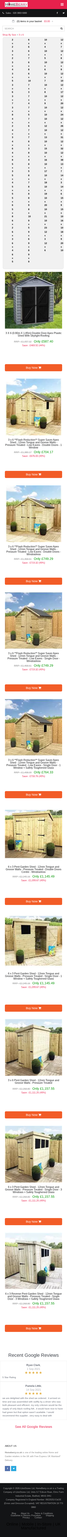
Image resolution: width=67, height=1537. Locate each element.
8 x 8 (28, 190)
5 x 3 (12, 167)
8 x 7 (28, 179)
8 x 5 (28, 167)
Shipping (50, 1515)
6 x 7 (28, 54)
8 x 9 (28, 201)
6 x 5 (12, 258)
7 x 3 (28, 88)
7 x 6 (28, 122)
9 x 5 (28, 224)
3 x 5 (12, 77)
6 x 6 (28, 43)
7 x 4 (28, 100)
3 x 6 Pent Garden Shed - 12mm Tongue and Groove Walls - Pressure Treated (33, 1081)
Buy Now (32, 367)
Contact (38, 1517)
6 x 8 (28, 66)
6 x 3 (12, 235)
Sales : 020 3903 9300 (16, 13)
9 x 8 (28, 247)
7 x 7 (28, 134)
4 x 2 (12, 122)
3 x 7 (12, 100)
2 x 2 (12, 43)
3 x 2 (12, 54)
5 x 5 (12, 190)
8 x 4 (28, 156)
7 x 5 (28, 111)
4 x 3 (12, 134)
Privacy (26, 1517)
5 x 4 (12, 179)
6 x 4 (12, 247)
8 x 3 (28, 145)
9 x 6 (28, 235)
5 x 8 (12, 213)
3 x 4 (12, 66)
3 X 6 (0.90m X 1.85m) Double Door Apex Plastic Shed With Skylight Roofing (34, 334)
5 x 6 (12, 201)
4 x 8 (12, 156)
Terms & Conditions (43, 1513)
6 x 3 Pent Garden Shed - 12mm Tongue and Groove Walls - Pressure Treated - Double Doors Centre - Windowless (33, 869)
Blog (14, 1513)
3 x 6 (21, 34)
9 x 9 (28, 258)
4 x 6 (12, 145)
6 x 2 (12, 224)
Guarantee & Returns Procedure (26, 1515)
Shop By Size (9, 34)
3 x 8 (12, 111)
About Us (25, 1513)
